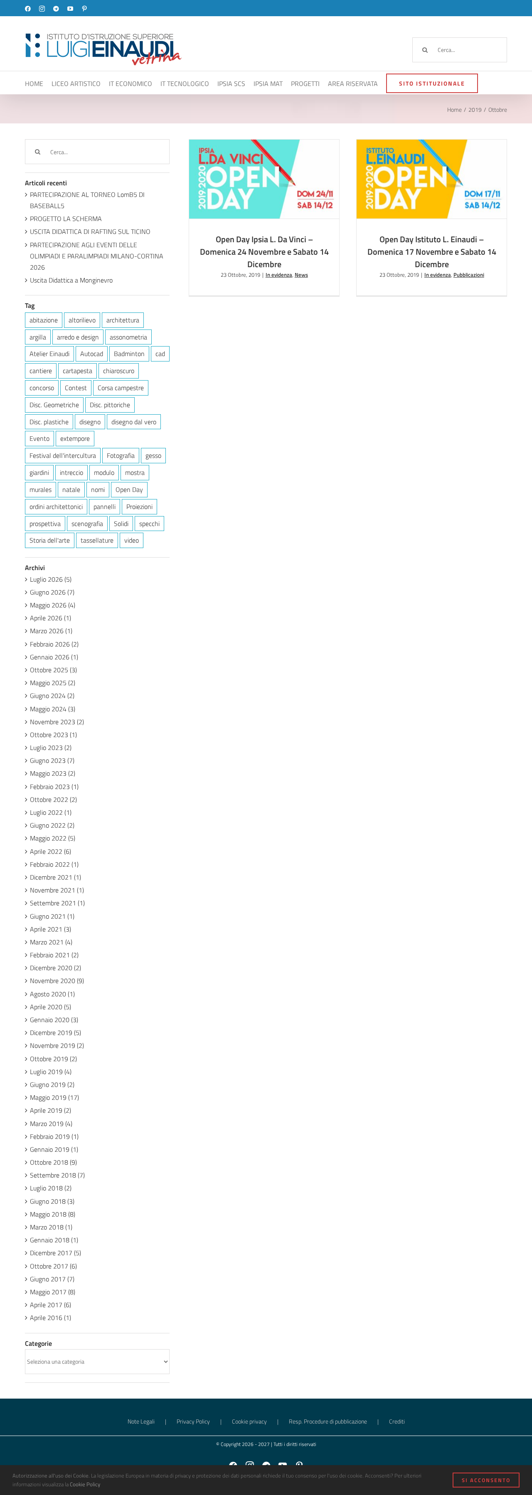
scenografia (87, 524)
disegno (90, 422)
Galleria (276, 165)
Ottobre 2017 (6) (53, 1266)
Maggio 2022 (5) (52, 838)
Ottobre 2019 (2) (53, 1059)
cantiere (41, 371)
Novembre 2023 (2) (57, 722)
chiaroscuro (118, 371)
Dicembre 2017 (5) (55, 1253)
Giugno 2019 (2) (52, 1084)
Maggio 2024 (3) (52, 709)
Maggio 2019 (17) (54, 1097)
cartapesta (77, 371)
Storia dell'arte (50, 540)
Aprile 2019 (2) (50, 1110)
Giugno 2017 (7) (52, 1279)
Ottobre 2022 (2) (53, 799)
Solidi (121, 524)
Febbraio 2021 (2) (54, 955)
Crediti (397, 1421)
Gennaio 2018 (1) (54, 1240)
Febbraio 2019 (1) (54, 1136)
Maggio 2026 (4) (52, 605)
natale (71, 489)
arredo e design (78, 337)
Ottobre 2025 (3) (53, 670)
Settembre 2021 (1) (57, 903)
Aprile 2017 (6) (50, 1305)
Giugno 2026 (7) (52, 592)
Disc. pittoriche (110, 405)
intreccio (71, 472)
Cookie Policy (85, 1484)
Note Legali (141, 1421)
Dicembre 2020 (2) (55, 968)
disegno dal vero (133, 422)
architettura (122, 320)
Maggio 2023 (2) (52, 773)
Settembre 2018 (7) (57, 1175)
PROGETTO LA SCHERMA (66, 219)
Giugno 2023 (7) (52, 760)
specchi (149, 524)
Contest (76, 388)
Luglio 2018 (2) (50, 1188)
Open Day (129, 489)
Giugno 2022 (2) (52, 825)
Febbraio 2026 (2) (54, 644)
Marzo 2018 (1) (51, 1227)
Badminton (129, 354)
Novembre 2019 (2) (57, 1045)
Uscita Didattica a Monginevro (71, 280)
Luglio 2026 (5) (50, 579)
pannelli (105, 506)
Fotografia (121, 455)
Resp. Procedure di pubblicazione (328, 1421)
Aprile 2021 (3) (50, 929)
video (131, 540)
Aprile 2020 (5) (50, 1007)
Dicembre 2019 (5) (55, 1033)
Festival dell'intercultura (63, 455)
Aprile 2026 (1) (50, 618)
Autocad (91, 354)
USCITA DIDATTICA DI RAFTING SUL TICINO (90, 231)
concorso (42, 388)
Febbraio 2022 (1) (54, 864)
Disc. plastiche (49, 422)
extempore (75, 438)
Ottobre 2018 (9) (53, 1162)
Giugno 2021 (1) (52, 916)
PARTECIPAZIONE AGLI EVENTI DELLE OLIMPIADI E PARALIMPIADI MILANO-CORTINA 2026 (96, 256)
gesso (153, 455)
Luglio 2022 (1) (50, 812)
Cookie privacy (249, 1421)
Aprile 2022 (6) (50, 851)
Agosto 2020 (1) (52, 994)
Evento (39, 438)
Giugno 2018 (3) (52, 1201)
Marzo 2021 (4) (51, 942)
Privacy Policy (193, 1421)
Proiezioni (139, 506)
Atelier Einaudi (49, 354)
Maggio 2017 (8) (52, 1292)
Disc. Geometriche (54, 405)
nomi (98, 489)
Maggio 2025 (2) (52, 683)
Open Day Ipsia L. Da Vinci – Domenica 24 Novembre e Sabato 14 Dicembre (252, 165)
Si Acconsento (486, 1480)
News (278, 198)
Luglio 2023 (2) (50, 747)
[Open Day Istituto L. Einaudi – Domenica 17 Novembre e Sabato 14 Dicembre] (432, 179)
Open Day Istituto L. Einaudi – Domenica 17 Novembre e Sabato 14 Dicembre (420, 161)
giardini (39, 472)
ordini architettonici (56, 506)
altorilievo (82, 320)
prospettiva (45, 524)
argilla (38, 337)
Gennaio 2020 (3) (54, 1020)
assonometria (128, 337)
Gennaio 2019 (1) (54, 1149)
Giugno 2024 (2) (52, 696)
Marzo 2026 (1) (51, 631)
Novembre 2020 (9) (57, 981)
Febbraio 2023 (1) (54, 787)
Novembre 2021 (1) (57, 890)
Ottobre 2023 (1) (53, 735)
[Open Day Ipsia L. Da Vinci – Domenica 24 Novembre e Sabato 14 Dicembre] (264, 179)
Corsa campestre (121, 388)
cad (160, 354)
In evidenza (256, 198)
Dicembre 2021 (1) (55, 877)
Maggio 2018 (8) (52, 1214)
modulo (104, 472)
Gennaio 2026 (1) (54, 657)
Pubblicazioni (446, 202)
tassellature (97, 540)
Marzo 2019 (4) (51, 1124)
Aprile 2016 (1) (50, 1318)
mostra (135, 472)
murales (41, 489)
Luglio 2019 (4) (50, 1072)
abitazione (44, 320)
